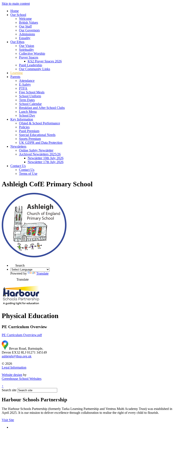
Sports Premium (30, 139)
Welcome (25, 18)
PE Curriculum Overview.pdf (22, 335)
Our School (18, 15)
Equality (24, 38)
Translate (42, 273)
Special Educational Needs (37, 135)
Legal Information (14, 367)
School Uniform (30, 96)
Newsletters (18, 146)
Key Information (21, 119)
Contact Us (18, 166)
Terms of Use (28, 173)
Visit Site (8, 420)
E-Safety (25, 84)
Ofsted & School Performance (39, 123)
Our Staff (25, 26)
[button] (12, 264)
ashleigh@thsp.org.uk (17, 356)
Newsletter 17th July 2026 (45, 162)
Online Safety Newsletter (36, 150)
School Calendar (30, 104)
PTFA (23, 88)
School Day (27, 115)
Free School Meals (31, 92)
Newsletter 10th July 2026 (45, 158)
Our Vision (26, 46)
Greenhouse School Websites (21, 378)
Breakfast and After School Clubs (42, 108)
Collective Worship (32, 53)
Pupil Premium (29, 131)
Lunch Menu (28, 111)
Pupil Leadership (30, 65)
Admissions (27, 34)
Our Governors (29, 30)
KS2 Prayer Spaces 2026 (45, 61)
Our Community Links (34, 69)
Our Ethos (17, 42)
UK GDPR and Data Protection (40, 142)
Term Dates (27, 100)
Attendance (27, 80)
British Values (28, 22)
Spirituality (26, 49)
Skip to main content (16, 3)
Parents (15, 77)
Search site (9, 390)
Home (14, 11)
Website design (12, 375)
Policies (24, 127)
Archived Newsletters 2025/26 (40, 154)
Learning (16, 73)
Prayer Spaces (28, 57)
